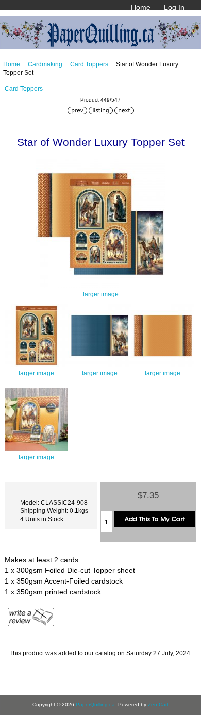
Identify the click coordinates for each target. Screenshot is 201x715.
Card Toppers (89, 64)
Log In (174, 7)
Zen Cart (158, 704)
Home (140, 7)
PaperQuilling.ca (95, 704)
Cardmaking (45, 64)
